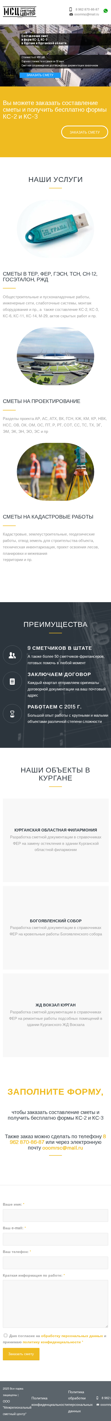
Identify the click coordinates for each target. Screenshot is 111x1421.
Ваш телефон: (17, 1251)
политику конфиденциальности (52, 1341)
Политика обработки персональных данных (80, 1401)
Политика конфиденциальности (49, 1401)
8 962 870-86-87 (87, 9)
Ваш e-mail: (14, 1227)
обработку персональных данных (72, 1335)
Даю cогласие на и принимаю (54, 1339)
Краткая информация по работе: (34, 1275)
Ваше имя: (13, 1204)
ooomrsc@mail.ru (86, 14)
